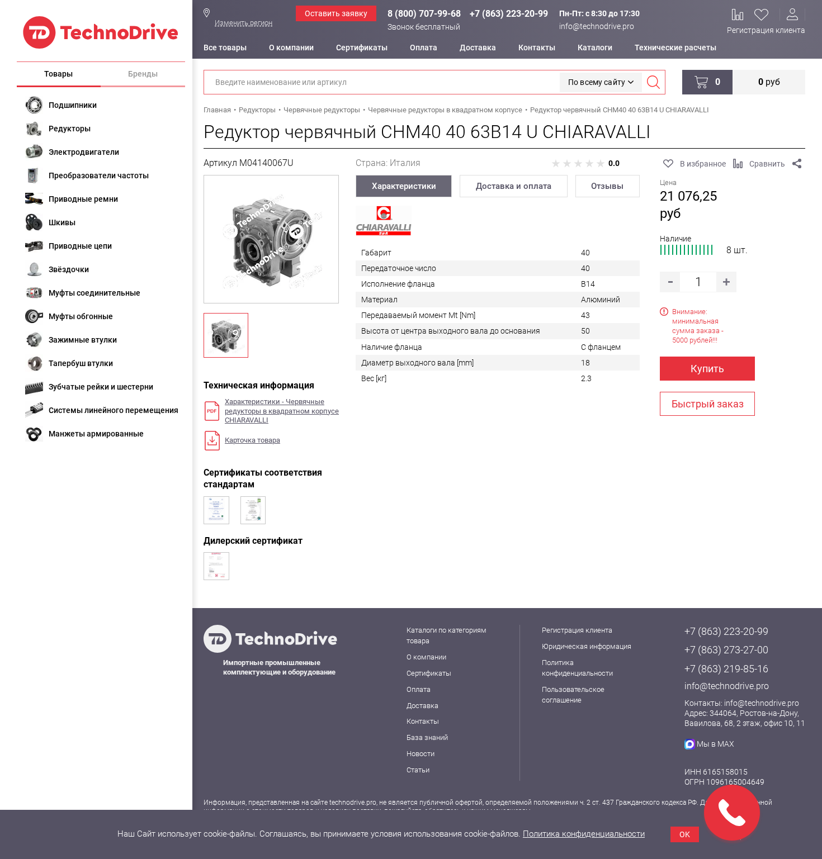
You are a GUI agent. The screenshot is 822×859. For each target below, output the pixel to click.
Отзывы (607, 186)
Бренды (143, 73)
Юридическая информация (586, 646)
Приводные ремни (83, 198)
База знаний (427, 737)
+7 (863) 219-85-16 (726, 669)
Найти (653, 82)
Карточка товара (252, 440)
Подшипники (73, 105)
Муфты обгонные (81, 316)
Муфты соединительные (94, 292)
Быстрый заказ (708, 404)
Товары (58, 73)
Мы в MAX (715, 743)
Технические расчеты (675, 47)
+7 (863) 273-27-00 (726, 650)
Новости (420, 753)
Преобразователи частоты (99, 175)
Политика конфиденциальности (584, 834)
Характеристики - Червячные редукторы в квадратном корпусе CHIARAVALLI (282, 411)
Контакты (536, 47)
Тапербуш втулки (81, 363)
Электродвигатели (84, 152)
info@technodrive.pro (596, 26)
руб (769, 82)
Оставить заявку (336, 13)
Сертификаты (362, 47)
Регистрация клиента (766, 30)
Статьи (418, 770)
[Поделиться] (796, 163)
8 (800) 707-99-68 (424, 13)
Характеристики (404, 186)
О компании (291, 47)
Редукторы (70, 128)
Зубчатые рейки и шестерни (101, 386)
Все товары (225, 47)
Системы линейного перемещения (113, 410)
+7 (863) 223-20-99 (509, 13)
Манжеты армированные (96, 433)
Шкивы (62, 222)
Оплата (423, 47)
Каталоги (595, 47)
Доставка (478, 47)
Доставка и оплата (513, 186)
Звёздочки (69, 269)
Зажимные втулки (83, 339)
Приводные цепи (80, 245)
